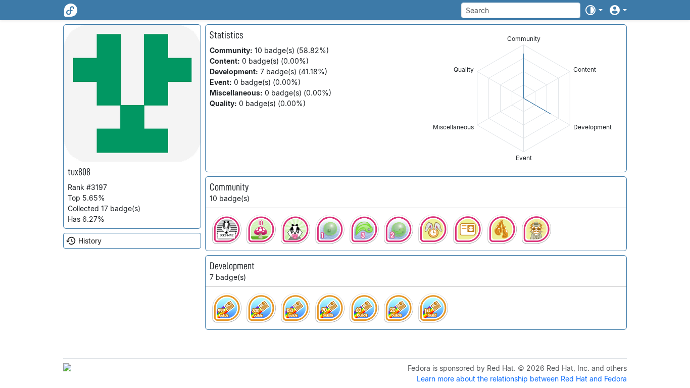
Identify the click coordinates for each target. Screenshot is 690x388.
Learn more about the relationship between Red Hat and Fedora (522, 378)
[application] (523, 98)
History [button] (90, 240)
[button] (593, 10)
